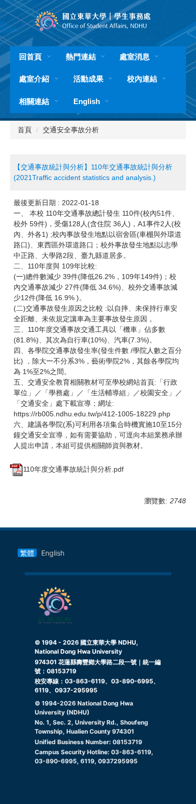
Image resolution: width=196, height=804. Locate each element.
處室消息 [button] (135, 56)
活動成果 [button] (88, 78)
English (86, 101)
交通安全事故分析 (71, 130)
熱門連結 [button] (81, 56)
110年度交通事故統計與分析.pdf (73, 469)
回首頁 (30, 56)
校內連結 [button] (142, 78)
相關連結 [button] (34, 101)
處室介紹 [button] (34, 78)
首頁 (25, 130)
